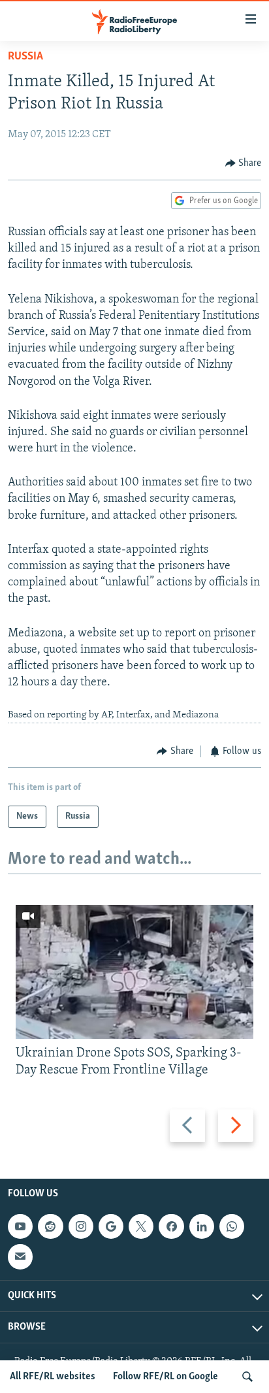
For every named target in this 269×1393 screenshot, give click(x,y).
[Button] (243, 163)
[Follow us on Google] (111, 1226)
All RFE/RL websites (52, 1376)
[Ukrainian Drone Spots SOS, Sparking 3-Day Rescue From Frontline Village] (134, 972)
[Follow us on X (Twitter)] (141, 1226)
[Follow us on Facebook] (171, 1226)
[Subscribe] (20, 1256)
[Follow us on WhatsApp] (231, 1226)
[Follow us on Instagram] (81, 1226)
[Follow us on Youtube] (20, 1226)
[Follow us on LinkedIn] (201, 1226)
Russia (25, 57)
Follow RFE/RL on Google (165, 1376)
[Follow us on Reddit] (50, 1226)
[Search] (247, 1376)
